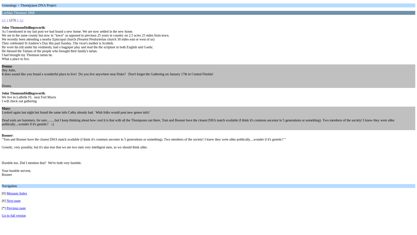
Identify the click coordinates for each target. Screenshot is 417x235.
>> (21, 20)
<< (4, 20)
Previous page (16, 208)
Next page (14, 201)
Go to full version (14, 215)
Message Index (17, 193)
